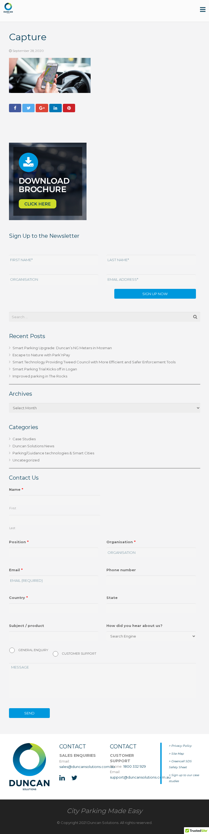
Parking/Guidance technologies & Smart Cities (53, 453)
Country (18, 597)
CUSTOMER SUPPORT (79, 653)
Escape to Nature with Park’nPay (41, 355)
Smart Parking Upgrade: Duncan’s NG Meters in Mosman (62, 348)
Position (19, 542)
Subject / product (26, 625)
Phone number (121, 570)
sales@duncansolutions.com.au (87, 766)
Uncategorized (26, 460)
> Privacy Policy (180, 746)
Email (16, 570)
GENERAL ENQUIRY (33, 650)
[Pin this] (69, 108)
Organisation (121, 542)
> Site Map (176, 753)
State (112, 597)
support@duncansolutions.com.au (140, 777)
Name (16, 489)
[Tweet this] (28, 108)
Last (12, 528)
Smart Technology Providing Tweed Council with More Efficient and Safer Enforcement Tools (94, 362)
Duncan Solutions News (33, 446)
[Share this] (15, 108)
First (12, 508)
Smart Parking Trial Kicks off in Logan (45, 369)
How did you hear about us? (134, 625)
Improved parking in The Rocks (40, 376)
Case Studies (24, 439)
